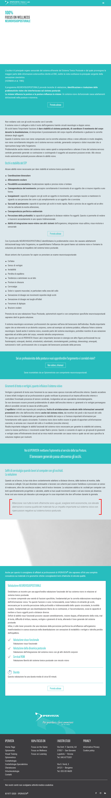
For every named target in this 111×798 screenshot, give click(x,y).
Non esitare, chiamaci (55, 365)
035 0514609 (66, 771)
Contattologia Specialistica (16, 764)
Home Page (10, 747)
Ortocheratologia (12, 771)
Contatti (8, 774)
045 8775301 (66, 757)
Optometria (10, 750)
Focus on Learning (39, 754)
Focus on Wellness (39, 750)
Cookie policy (88, 750)
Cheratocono (10, 767)
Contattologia (10, 761)
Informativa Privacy (91, 747)
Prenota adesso (55, 104)
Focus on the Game (39, 747)
